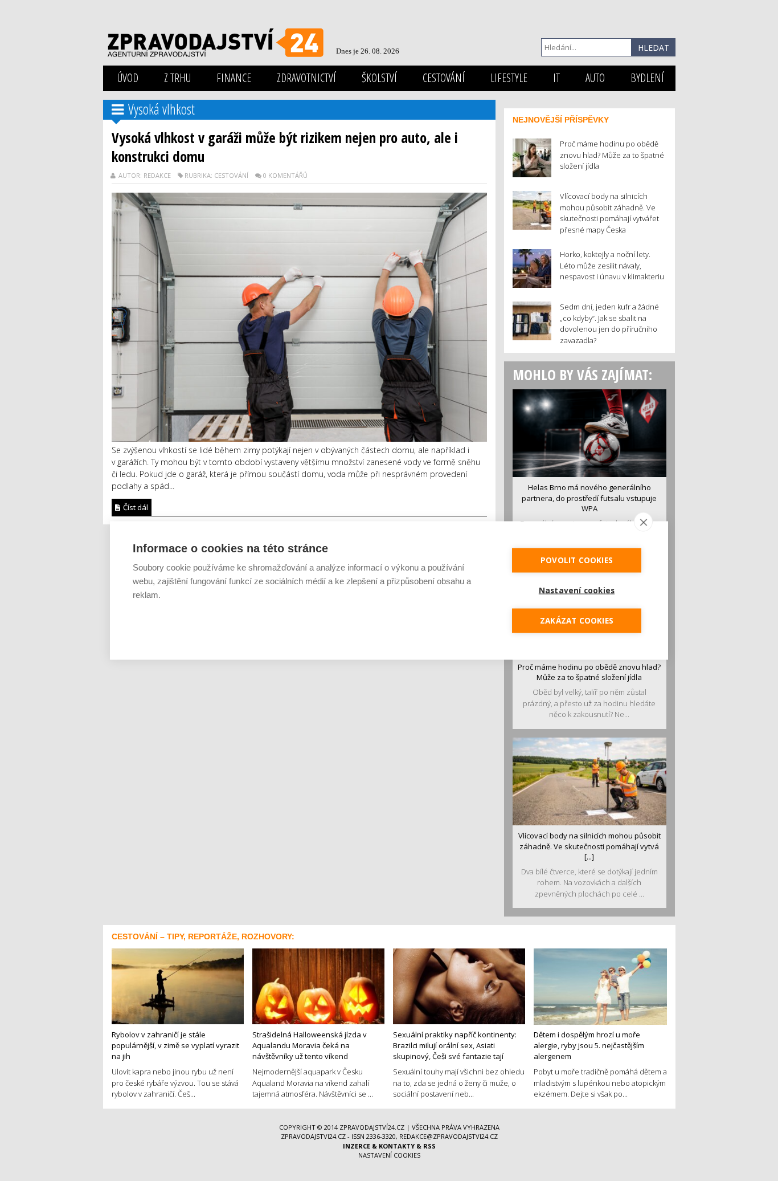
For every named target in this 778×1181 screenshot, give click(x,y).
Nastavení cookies (389, 1155)
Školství (379, 77)
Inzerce (356, 1146)
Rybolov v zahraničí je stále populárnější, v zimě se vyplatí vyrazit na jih (175, 1045)
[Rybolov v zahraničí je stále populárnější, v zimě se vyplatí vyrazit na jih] (178, 985)
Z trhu (177, 77)
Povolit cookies (576, 560)
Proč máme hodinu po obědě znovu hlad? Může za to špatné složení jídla (589, 672)
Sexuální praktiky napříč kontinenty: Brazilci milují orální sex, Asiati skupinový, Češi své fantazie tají (455, 1045)
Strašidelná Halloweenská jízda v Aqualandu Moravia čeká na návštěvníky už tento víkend (309, 1045)
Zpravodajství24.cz (371, 1127)
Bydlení (647, 77)
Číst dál (134, 507)
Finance (233, 77)
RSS (429, 1146)
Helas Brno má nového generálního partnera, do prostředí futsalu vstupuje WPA (589, 498)
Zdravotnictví (306, 77)
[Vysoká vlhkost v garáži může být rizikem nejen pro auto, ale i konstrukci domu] (299, 315)
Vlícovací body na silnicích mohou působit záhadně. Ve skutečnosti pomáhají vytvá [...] (589, 846)
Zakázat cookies (576, 621)
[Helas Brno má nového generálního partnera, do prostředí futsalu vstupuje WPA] (589, 432)
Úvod (127, 77)
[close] (643, 522)
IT (556, 77)
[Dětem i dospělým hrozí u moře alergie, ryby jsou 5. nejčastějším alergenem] (600, 985)
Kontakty (397, 1146)
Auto (595, 77)
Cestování (444, 77)
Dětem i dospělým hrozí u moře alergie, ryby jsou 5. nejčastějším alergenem (589, 1045)
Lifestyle (508, 77)
